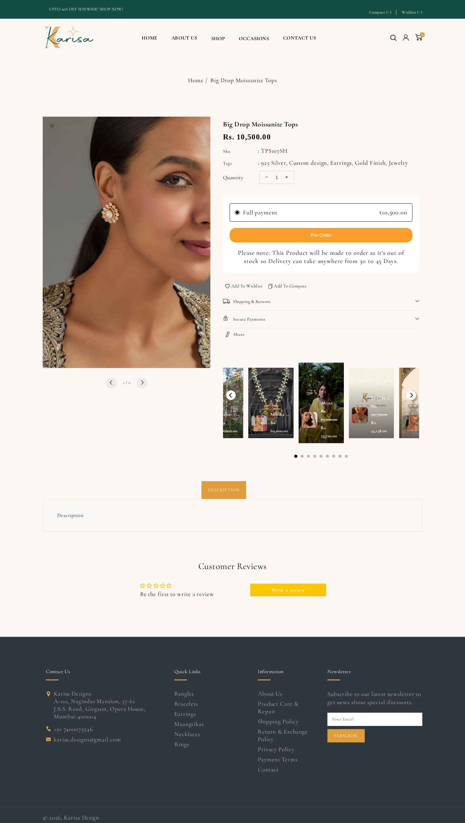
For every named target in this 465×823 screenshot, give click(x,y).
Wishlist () (412, 12)
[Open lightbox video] (321, 403)
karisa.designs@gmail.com (87, 739)
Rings (181, 744)
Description (224, 490)
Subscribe (346, 735)
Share (239, 334)
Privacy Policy (276, 749)
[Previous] (231, 395)
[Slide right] (142, 382)
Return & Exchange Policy (283, 735)
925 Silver (273, 162)
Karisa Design (81, 817)
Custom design (308, 162)
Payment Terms (278, 759)
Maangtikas (189, 724)
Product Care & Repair (278, 707)
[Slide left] (111, 382)
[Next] (411, 395)
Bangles (184, 693)
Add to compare (290, 285)
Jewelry (398, 162)
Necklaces (187, 734)
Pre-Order (321, 234)
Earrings (341, 162)
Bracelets (186, 703)
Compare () (380, 12)
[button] (393, 38)
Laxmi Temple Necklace (68, 787)
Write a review (288, 590)
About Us (270, 693)
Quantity (233, 177)
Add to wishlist (247, 285)
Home (196, 80)
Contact (268, 769)
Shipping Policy (278, 721)
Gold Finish (370, 162)
